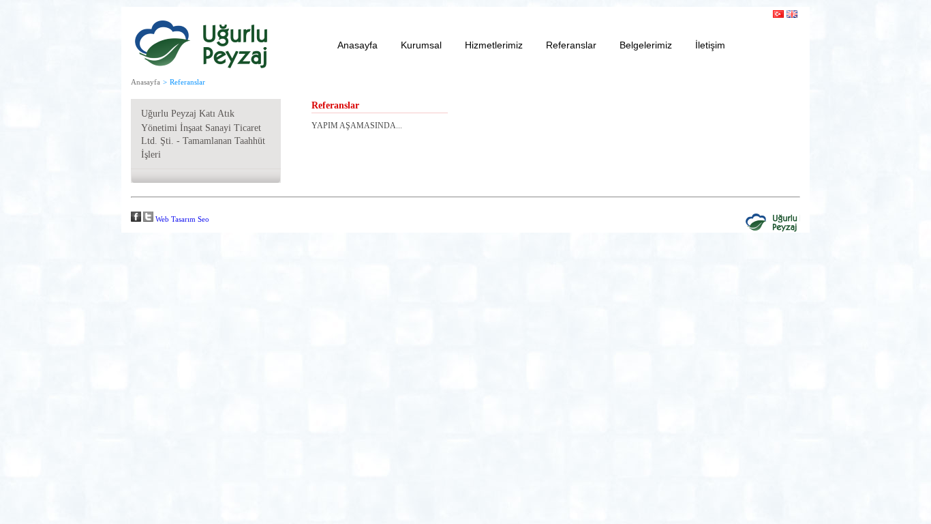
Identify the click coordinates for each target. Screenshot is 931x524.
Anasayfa (357, 45)
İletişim (710, 45)
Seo (203, 219)
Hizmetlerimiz (494, 45)
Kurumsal (421, 45)
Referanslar (571, 45)
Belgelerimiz (646, 45)
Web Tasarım (175, 219)
